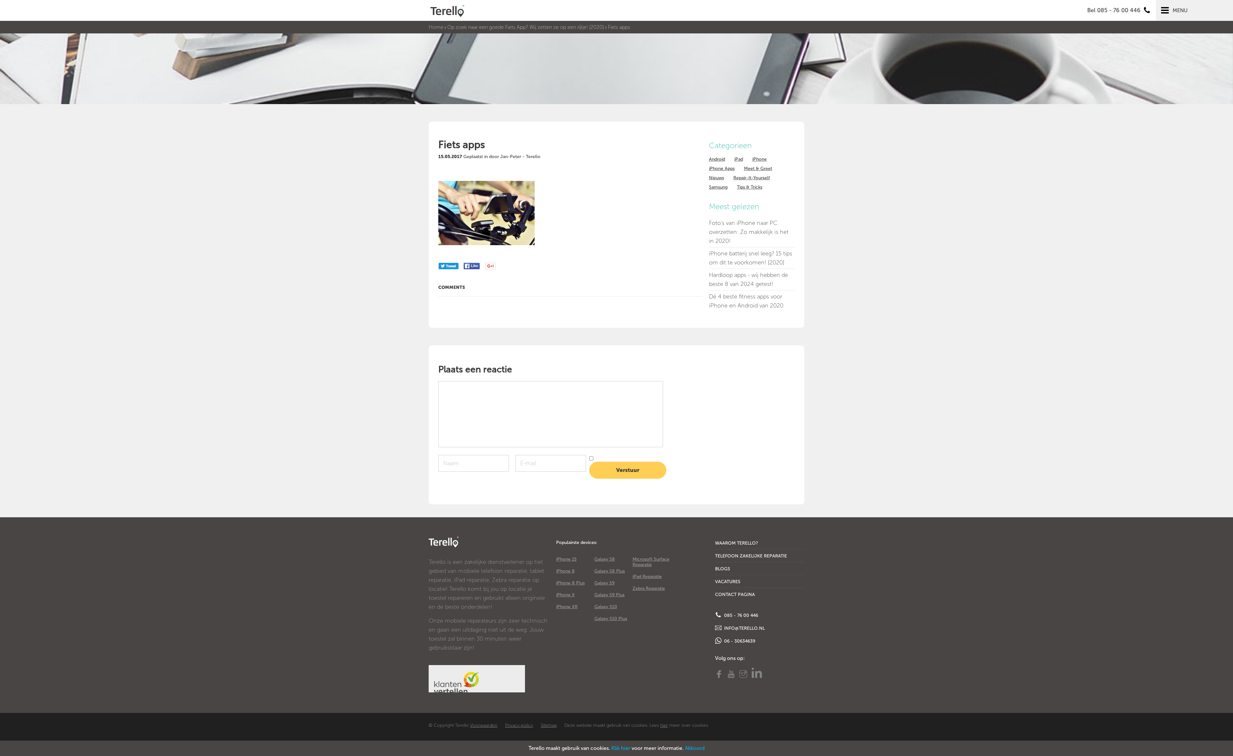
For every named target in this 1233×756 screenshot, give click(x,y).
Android (717, 159)
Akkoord (695, 748)
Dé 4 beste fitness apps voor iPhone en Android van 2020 (746, 301)
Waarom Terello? (736, 543)
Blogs (722, 569)
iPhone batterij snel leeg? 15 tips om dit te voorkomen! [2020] (750, 258)
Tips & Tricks (749, 187)
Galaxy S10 (605, 606)
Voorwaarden (483, 725)
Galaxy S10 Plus (610, 618)
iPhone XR (567, 606)
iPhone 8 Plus (570, 583)
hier (664, 725)
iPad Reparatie (647, 576)
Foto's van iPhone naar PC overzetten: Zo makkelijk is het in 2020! (749, 232)
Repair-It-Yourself (751, 178)
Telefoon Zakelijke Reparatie (751, 556)
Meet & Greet (758, 168)
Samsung (718, 187)
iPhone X (565, 595)
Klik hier (620, 748)
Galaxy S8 (604, 559)
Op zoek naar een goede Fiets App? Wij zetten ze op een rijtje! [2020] (525, 27)
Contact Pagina (735, 594)
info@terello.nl (744, 628)
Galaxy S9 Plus (609, 595)
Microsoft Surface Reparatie (651, 561)
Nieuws (716, 178)
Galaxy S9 (604, 583)
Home (436, 27)
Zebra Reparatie (649, 588)
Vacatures (727, 581)
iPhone (759, 159)
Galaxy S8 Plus (609, 571)
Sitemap (549, 725)
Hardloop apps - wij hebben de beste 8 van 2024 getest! (748, 279)
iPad (738, 159)
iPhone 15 (566, 559)
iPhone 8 (565, 571)
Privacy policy (519, 725)
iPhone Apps (722, 168)
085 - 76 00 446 (740, 615)
